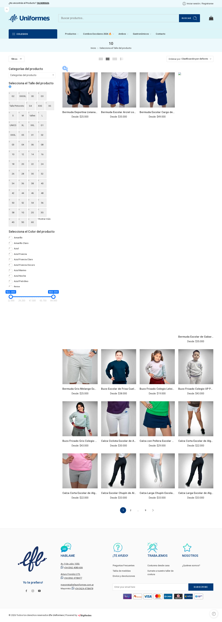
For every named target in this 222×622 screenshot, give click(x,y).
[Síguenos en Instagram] (32, 590)
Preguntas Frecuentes (123, 565)
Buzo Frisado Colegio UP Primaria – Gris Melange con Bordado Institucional (196, 388)
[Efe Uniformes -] (29, 18)
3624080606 (43, 3)
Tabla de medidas (122, 571)
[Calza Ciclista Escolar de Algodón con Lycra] (118, 418)
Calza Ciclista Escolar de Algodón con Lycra (118, 440)
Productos (70, 34)
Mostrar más (44, 219)
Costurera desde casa (158, 565)
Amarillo (18, 237)
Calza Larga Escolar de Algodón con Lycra (196, 493)
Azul (16, 248)
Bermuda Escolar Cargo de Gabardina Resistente (157, 112)
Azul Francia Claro (23, 259)
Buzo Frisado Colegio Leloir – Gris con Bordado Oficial (157, 388)
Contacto (160, 34)
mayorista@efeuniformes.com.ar (77, 584)
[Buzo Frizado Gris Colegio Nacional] (80, 418)
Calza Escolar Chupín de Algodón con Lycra (118, 493)
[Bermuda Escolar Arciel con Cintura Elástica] (118, 90)
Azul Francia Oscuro (24, 265)
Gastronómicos (141, 34)
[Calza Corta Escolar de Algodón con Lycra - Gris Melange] (80, 471)
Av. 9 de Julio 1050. (70, 563)
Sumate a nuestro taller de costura (160, 573)
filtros (14, 59)
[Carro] (210, 18)
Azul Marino (20, 270)
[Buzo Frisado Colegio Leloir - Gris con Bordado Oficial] (157, 366)
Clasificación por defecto (194, 58)
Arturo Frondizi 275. (70, 574)
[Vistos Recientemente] (214, 614)
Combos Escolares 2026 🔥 (97, 34)
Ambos (122, 34)
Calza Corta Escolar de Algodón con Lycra (196, 440)
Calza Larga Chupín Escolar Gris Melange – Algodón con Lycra (157, 493)
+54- (73, 567)
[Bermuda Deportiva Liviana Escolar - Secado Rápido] (80, 90)
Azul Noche (20, 276)
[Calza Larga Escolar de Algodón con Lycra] (196, 471)
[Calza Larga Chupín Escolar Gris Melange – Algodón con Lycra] (157, 471)
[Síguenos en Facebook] (26, 590)
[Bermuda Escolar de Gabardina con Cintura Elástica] (196, 202)
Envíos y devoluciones (124, 576)
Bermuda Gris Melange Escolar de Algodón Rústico (80, 388)
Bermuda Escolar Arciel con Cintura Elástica (118, 112)
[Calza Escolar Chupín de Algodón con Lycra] (118, 471)
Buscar (186, 18)
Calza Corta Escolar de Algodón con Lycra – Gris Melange (80, 493)
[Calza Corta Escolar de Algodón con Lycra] (196, 418)
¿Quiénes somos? (191, 565)
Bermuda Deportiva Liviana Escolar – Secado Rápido (80, 112)
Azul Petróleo (21, 281)
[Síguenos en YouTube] (39, 590)
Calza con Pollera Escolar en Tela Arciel (157, 440)
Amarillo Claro (21, 243)
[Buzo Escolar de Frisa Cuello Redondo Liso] (118, 366)
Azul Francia (20, 254)
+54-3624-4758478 (84, 588)
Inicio (93, 48)
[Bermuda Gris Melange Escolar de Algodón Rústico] (80, 366)
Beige (17, 286)
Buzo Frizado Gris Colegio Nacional (80, 440)
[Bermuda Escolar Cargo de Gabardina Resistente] (157, 90)
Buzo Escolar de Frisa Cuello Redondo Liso (118, 388)
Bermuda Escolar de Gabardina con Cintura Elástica (196, 336)
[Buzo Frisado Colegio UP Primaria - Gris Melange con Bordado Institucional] (196, 366)
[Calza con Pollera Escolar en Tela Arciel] (157, 418)
